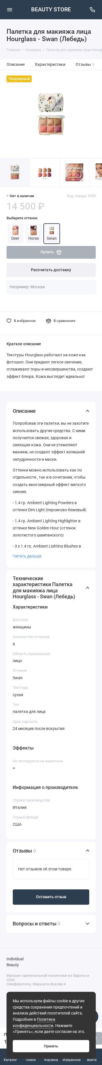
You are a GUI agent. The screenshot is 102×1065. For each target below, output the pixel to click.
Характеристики (50, 64)
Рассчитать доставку (51, 270)
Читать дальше (27, 556)
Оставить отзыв (51, 896)
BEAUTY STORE (51, 9)
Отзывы (85, 64)
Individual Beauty (15, 962)
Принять (51, 1046)
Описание (16, 64)
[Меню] (9, 9)
